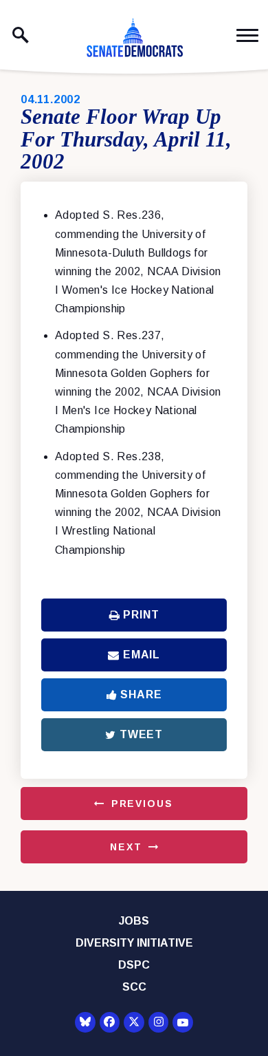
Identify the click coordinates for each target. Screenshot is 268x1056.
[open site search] (20, 35)
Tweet (141, 734)
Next (126, 846)
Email (141, 654)
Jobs (134, 921)
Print (141, 615)
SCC (134, 987)
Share (140, 694)
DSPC (134, 965)
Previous (142, 803)
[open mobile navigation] (247, 35)
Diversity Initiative (134, 943)
